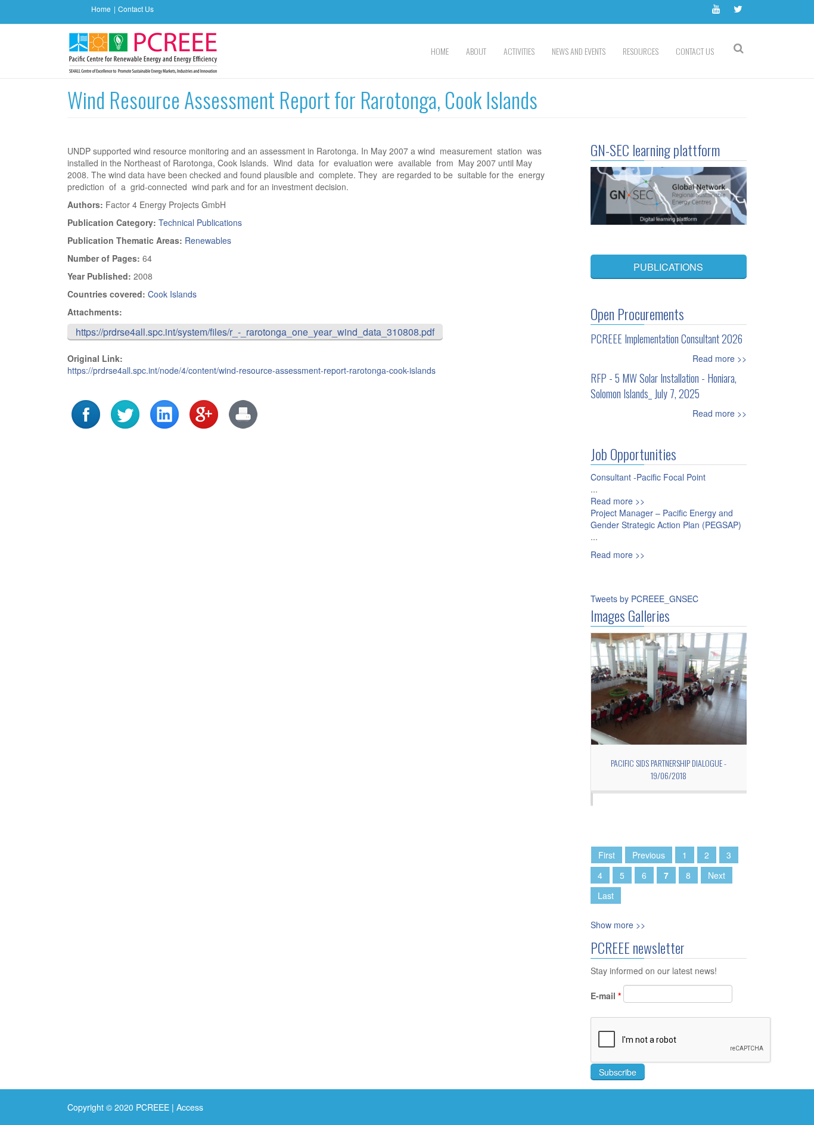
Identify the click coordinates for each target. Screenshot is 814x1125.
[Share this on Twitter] (125, 413)
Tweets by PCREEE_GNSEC (644, 599)
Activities (519, 51)
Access (189, 1107)
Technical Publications (200, 222)
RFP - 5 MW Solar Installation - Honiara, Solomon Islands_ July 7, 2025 (664, 385)
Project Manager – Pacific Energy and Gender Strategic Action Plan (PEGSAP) (666, 519)
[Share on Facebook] (86, 413)
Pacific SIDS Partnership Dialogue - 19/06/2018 (668, 769)
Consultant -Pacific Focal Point (648, 477)
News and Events (578, 51)
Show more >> (618, 925)
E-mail (606, 996)
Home (101, 9)
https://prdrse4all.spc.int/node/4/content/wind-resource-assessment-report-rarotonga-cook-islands (251, 370)
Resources (640, 51)
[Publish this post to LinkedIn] (164, 413)
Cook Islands (172, 294)
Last (606, 895)
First (606, 855)
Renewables (208, 240)
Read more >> (719, 358)
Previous (648, 855)
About (476, 51)
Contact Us (136, 9)
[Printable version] (243, 413)
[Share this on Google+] (203, 413)
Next (716, 875)
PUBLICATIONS (668, 267)
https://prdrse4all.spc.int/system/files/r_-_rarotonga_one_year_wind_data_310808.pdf (255, 332)
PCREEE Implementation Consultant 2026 (666, 338)
